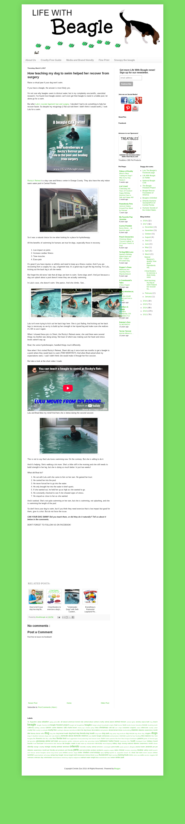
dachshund (73, 730)
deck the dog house (84, 730)
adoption (45, 722)
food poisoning (83, 738)
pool (80, 750)
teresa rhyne (89, 755)
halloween (104, 741)
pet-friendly (69, 750)
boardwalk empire (108, 725)
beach (155, 722)
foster (103, 738)
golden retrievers (73, 741)
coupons (133, 727)
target (71, 755)
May (147, 247)
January (148, 297)
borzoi (133, 725)
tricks (131, 755)
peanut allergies (129, 747)
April (147, 251)
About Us (30, 60)
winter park (119, 757)
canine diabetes (57, 727)
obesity (30, 747)
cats (65, 728)
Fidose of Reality (126, 171)
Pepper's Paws (125, 267)
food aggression (72, 738)
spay (102, 752)
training (121, 755)
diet (28, 733)
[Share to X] (69, 617)
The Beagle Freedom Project (149, 187)
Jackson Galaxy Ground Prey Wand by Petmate (126, 208)
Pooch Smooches (126, 237)
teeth (75, 755)
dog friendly (81, 733)
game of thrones (149, 738)
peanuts (149, 747)
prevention (86, 750)
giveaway (40, 741)
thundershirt (103, 755)
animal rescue (120, 722)
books (129, 725)
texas (96, 755)
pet (154, 747)
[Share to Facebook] (73, 617)
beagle (31, 724)
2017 (145, 224)
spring (106, 752)
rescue (121, 750)
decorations (96, 730)
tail (45, 755)
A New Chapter (124, 285)
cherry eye (81, 727)
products (100, 750)
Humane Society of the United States (150, 209)
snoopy (97, 753)
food (64, 738)
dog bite (53, 733)
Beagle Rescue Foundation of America (149, 193)
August (148, 237)
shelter (80, 752)
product (93, 750)
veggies (152, 755)
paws (121, 747)
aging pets (53, 722)
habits (97, 741)
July (147, 241)
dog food (72, 733)
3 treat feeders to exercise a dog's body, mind (151, 274)
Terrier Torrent (125, 331)
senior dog (50, 752)
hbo (128, 741)
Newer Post (32, 703)
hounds (30, 743)
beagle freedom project (59, 725)
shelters (86, 753)
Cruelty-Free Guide (51, 60)
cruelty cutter (153, 727)
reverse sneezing (131, 750)
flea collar (49, 738)
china (96, 727)
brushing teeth (153, 725)
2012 (145, 314)
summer (30, 755)
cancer (48, 728)
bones (120, 725)
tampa (48, 755)
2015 (145, 304)
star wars (139, 752)
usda (142, 755)
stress (155, 752)
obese (155, 743)
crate (138, 727)
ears (89, 736)
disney (33, 733)
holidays (150, 741)
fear (134, 736)
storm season (147, 752)
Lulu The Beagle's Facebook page (150, 171)
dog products (121, 733)
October (148, 234)
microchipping (107, 743)
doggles (148, 733)
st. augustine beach (121, 752)
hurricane (40, 743)
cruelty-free (52, 730)
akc (58, 722)
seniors (65, 752)
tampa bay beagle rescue (60, 755)
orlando (74, 746)
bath (147, 722)
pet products (60, 750)
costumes (125, 727)
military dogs (116, 743)
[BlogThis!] (66, 617)
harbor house (114, 741)
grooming (91, 741)
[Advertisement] (24, 794)
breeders (139, 725)
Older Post (105, 703)
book (124, 725)
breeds (144, 725)
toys (110, 755)
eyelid (128, 736)
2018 (145, 221)
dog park (105, 733)
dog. (143, 733)
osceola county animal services (91, 747)
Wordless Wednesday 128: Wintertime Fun (125, 314)
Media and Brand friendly (80, 60)
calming (36, 727)
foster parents (110, 738)
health (133, 741)
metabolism (91, 743)
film (34, 738)
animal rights (131, 722)
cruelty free (31, 730)
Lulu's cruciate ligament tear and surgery (52, 104)
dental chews (118, 730)
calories (42, 727)
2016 (145, 301)
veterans (30, 757)
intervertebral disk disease (53, 743)
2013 (145, 311)
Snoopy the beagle (124, 60)
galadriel (140, 738)
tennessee (81, 755)
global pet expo (52, 741)
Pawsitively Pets (126, 204)
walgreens (76, 757)
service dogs (72, 752)
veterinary (64, 757)
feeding (138, 736)
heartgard (139, 741)
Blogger (117, 769)
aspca (143, 722)
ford (90, 738)
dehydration (104, 730)
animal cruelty (99, 722)
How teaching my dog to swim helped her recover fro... (151, 285)
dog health (90, 733)
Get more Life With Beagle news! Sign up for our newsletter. (137, 71)
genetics (33, 741)
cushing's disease (63, 730)
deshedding (127, 730)
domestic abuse (67, 736)
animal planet (109, 722)
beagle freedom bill (43, 725)
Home (69, 703)
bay (151, 722)
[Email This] (63, 617)
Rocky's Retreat (34, 181)
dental (111, 730)
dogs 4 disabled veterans (35, 736)
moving (124, 743)
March (147, 254)
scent (150, 750)
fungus (127, 738)
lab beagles (66, 743)
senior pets (58, 752)
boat (115, 725)
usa (138, 755)
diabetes (134, 730)
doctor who (40, 733)
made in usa (75, 743)
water (88, 757)
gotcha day (83, 741)
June (147, 244)
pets (76, 749)
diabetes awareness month (148, 730)
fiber (152, 736)
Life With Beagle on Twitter (149, 177)
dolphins (58, 736)
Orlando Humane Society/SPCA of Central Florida (149, 203)
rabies (116, 750)
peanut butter (140, 747)
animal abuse (89, 722)
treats (126, 755)
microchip (98, 743)
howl (34, 743)
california (30, 727)
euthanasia (105, 736)
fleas (54, 738)
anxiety (138, 722)
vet (156, 755)
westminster (103, 757)
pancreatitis (115, 747)
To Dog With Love (126, 252)
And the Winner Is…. (126, 333)
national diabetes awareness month (140, 743)
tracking (115, 755)
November (149, 230)
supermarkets (38, 755)
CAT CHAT (123, 186)
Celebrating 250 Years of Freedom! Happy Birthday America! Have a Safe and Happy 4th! (126, 193)
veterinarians (56, 757)
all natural (64, 722)
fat (131, 736)
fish (44, 738)
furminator (133, 738)
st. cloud (132, 752)
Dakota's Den (124, 322)
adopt (39, 722)
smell (92, 752)
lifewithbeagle (41, 617)
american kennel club (76, 722)
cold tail (111, 727)
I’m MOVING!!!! (124, 324)
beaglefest (80, 725)
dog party (113, 733)
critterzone (144, 727)
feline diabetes (146, 736)
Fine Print (104, 60)
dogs (154, 733)
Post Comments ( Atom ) (47, 707)
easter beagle (96, 736)
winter (113, 757)
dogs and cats (49, 736)
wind (108, 757)
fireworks (39, 738)
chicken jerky (89, 727)
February (148, 293)
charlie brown (72, 727)
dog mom (98, 733)
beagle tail (72, 725)
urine (135, 755)
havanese (123, 741)
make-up (83, 743)
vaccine (146, 755)
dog (47, 733)
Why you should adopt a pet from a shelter (125, 298)
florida (59, 738)
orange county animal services (57, 747)
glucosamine (63, 741)
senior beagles (41, 752)
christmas (103, 727)
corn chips (118, 727)
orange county (39, 747)
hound (155, 741)
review (140, 750)
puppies (106, 750)
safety (146, 750)
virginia (70, 757)
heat (144, 741)
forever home (96, 738)
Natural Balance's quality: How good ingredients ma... (150, 262)
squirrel (111, 752)
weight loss (95, 757)
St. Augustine (32, 722)
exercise (123, 736)
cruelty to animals (41, 730)
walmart (83, 757)
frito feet (118, 738)
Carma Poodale (125, 226)
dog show (138, 733)
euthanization (114, 736)
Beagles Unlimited (150, 198)
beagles (88, 725)
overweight (107, 747)
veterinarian (48, 757)
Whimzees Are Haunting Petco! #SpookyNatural (125, 272)
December (149, 227)
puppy (112, 750)
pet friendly (51, 750)
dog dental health (62, 733)
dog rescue (130, 733)
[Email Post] (59, 617)
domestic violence (81, 736)
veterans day (38, 757)
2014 (145, 308)
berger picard (96, 725)
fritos (123, 738)
